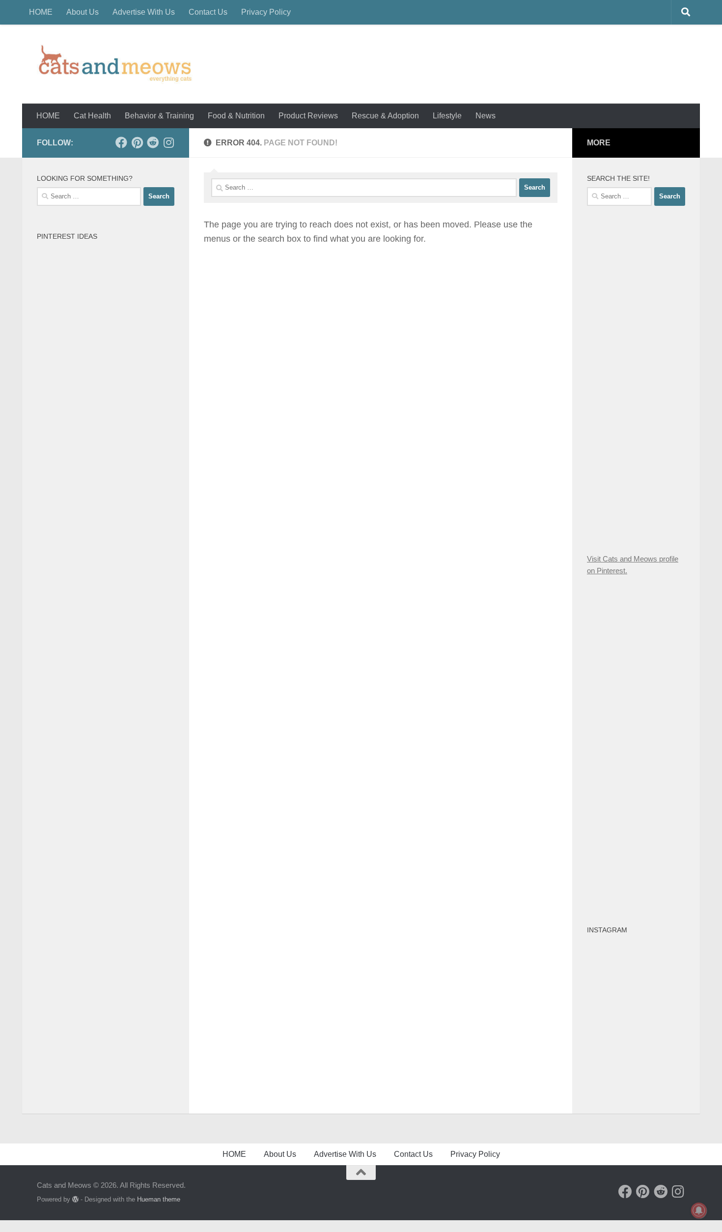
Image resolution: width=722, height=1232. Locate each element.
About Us (82, 12)
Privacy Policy (266, 12)
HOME (41, 12)
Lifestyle (447, 116)
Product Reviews (308, 116)
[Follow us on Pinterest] (137, 142)
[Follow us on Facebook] (121, 142)
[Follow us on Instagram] (168, 142)
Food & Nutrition (236, 116)
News (485, 116)
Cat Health (92, 116)
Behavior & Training (159, 116)
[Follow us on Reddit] (153, 142)
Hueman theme (158, 1199)
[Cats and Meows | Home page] (115, 64)
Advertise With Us (143, 12)
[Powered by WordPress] (75, 1199)
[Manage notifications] (699, 1210)
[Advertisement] (654, 377)
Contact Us (208, 12)
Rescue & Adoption (385, 116)
